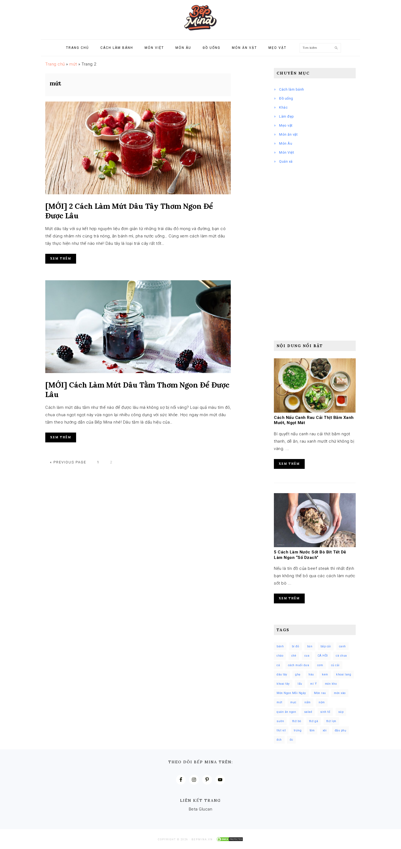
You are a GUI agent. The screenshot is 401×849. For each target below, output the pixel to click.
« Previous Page (68, 462)
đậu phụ (340, 730)
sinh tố (325, 712)
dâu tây (282, 674)
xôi (325, 730)
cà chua (341, 655)
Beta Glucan (201, 809)
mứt (73, 64)
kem (325, 674)
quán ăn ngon (286, 712)
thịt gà (313, 721)
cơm (320, 665)
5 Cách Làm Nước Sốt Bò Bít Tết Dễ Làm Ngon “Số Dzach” (310, 555)
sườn (280, 721)
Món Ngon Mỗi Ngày (291, 693)
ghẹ (298, 674)
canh (342, 646)
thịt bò (296, 721)
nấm (307, 702)
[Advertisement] (315, 249)
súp (341, 712)
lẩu (300, 684)
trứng (298, 730)
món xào (340, 693)
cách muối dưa (298, 665)
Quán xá (286, 161)
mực (293, 702)
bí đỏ (295, 646)
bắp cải (326, 646)
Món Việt (286, 152)
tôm (312, 730)
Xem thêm (60, 258)
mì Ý (313, 684)
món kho (331, 684)
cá (278, 665)
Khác (283, 107)
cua (307, 655)
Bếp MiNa (200, 18)
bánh (280, 646)
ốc (291, 739)
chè (294, 655)
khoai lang (343, 674)
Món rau (320, 693)
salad (308, 712)
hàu (311, 674)
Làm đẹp (286, 116)
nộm (322, 702)
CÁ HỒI (323, 655)
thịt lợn (331, 721)
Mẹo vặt (286, 125)
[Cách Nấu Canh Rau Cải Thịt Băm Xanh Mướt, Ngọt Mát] (315, 411)
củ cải (335, 665)
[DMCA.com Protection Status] (229, 839)
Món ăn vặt (288, 134)
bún (310, 646)
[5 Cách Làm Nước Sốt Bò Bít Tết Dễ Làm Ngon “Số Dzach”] (315, 545)
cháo (280, 655)
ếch (279, 739)
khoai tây (283, 684)
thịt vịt (281, 730)
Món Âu (285, 143)
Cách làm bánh (291, 89)
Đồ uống (286, 98)
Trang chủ (55, 64)
